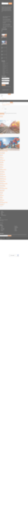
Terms (18, 256)
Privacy (17, 256)
